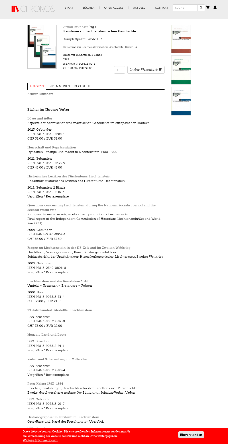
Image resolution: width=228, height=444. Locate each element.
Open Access (113, 7)
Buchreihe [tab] (82, 86)
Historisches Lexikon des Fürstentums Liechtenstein (68, 176)
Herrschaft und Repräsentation (51, 147)
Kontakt (161, 7)
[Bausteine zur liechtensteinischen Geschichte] (42, 47)
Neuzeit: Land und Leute (46, 335)
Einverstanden (191, 434)
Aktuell (139, 7)
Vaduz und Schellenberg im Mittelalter (57, 359)
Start (69, 7)
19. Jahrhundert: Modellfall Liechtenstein (59, 310)
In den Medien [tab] (59, 86)
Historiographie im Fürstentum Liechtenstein (63, 417)
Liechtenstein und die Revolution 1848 (57, 281)
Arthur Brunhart (75, 27)
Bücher (88, 7)
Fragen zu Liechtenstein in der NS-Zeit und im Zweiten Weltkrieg (78, 248)
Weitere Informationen (40, 440)
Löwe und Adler (39, 118)
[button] (208, 8)
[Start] (33, 8)
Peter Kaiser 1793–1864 (45, 384)
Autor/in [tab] (37, 86)
